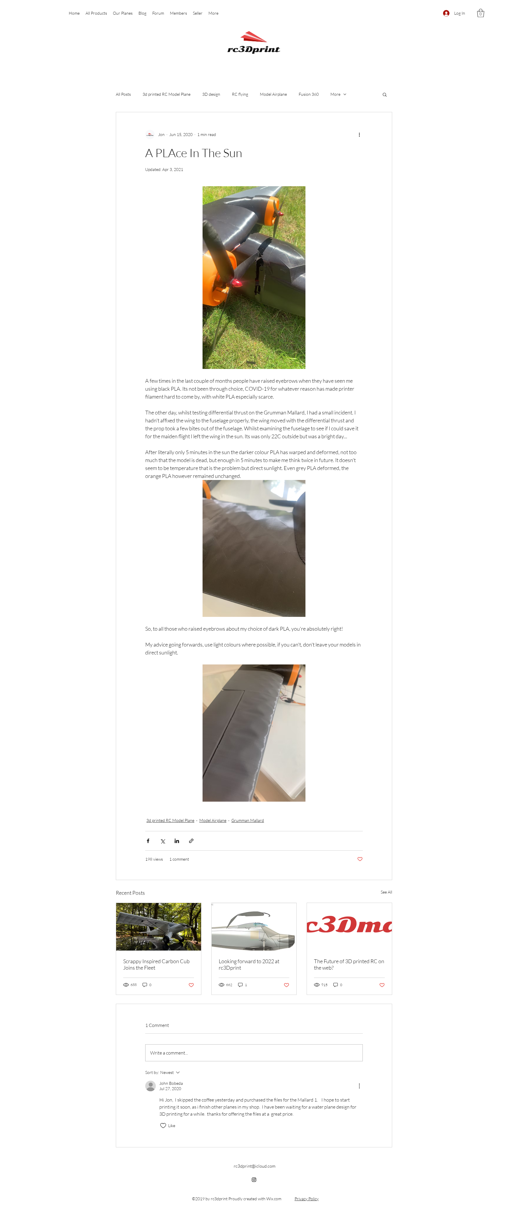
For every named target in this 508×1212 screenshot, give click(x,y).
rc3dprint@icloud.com (254, 1166)
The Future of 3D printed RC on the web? (349, 964)
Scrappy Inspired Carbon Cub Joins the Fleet (156, 964)
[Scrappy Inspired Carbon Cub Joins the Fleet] (158, 927)
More (335, 94)
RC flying (240, 94)
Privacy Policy (307, 1198)
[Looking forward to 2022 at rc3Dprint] (254, 927)
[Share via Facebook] (148, 841)
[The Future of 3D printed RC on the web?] (349, 927)
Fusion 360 (309, 94)
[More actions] (359, 134)
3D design (211, 94)
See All (386, 891)
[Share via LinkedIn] (177, 841)
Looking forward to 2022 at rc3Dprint (249, 964)
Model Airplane (273, 94)
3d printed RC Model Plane (166, 94)
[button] (480, 13)
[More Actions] (359, 1086)
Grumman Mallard (247, 820)
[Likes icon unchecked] (163, 1125)
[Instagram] (254, 1180)
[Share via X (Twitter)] (162, 841)
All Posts (123, 94)
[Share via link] (191, 841)
